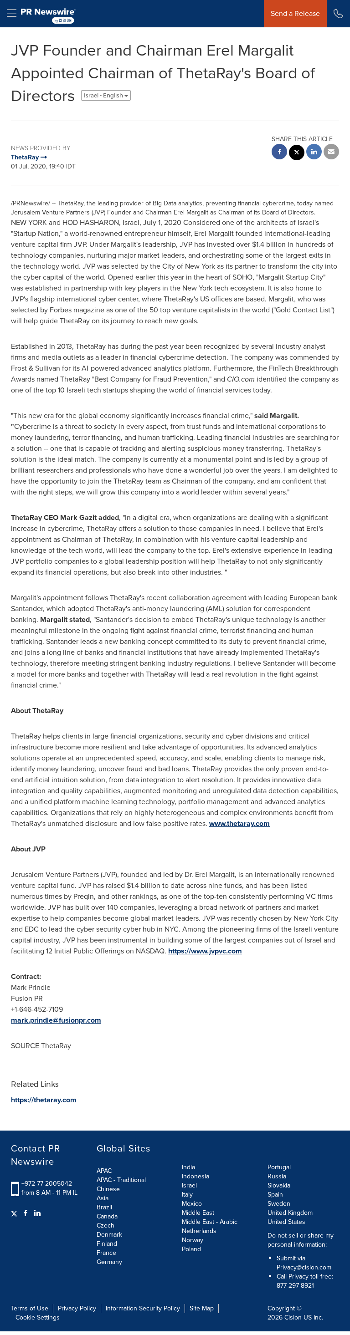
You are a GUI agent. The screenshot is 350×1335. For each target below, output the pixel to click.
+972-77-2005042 (46, 1183)
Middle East (198, 1213)
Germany (109, 1262)
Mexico (192, 1203)
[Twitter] (15, 1213)
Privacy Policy (77, 1308)
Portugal (279, 1167)
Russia (277, 1176)
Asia (102, 1198)
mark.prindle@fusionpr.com (56, 1020)
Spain (275, 1194)
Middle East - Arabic (209, 1222)
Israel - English (104, 95)
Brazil (104, 1207)
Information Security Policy (143, 1308)
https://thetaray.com (44, 1100)
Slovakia (279, 1185)
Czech (105, 1225)
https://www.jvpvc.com (205, 951)
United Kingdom (290, 1213)
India (188, 1167)
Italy (187, 1194)
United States (286, 1222)
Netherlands (199, 1231)
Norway (192, 1240)
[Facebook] (25, 1213)
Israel (189, 1185)
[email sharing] (331, 153)
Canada (107, 1216)
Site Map (202, 1308)
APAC (104, 1171)
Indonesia (195, 1176)
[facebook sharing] (279, 153)
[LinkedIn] (37, 1213)
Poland (191, 1249)
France (106, 1253)
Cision (293, 1317)
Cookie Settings (37, 1317)
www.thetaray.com (239, 823)
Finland (107, 1243)
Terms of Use (29, 1308)
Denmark (109, 1234)
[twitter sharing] (296, 154)
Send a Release (295, 13)
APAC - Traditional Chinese (121, 1184)
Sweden (279, 1203)
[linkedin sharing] (314, 153)
